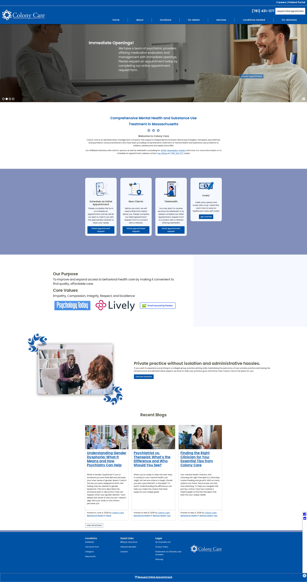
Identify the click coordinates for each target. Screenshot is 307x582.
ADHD (163, 150)
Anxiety (182, 150)
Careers (281, 2)
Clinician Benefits (144, 376)
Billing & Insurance (128, 542)
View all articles (94, 525)
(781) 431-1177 (263, 11)
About (139, 20)
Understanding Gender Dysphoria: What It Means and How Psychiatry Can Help (106, 459)
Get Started (206, 216)
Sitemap (159, 559)
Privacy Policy (161, 546)
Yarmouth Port (92, 546)
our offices (162, 153)
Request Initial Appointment (290, 11)
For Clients (194, 20)
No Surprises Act (163, 542)
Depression (172, 150)
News (108, 515)
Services (221, 20)
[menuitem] (116, 20)
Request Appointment (100, 76)
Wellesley (89, 542)
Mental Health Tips (162, 515)
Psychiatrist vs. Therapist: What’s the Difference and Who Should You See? (152, 459)
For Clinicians (289, 20)
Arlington (89, 551)
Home (116, 20)
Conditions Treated (254, 20)
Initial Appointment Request (101, 230)
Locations (165, 20)
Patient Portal (296, 2)
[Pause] (303, 98)
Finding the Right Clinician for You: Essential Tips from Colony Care (196, 459)
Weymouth (90, 556)
